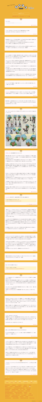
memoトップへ (24, 16)
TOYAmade (7, 385)
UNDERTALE (7, 389)
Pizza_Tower (32, 398)
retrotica (21, 396)
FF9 (24, 389)
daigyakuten (7, 395)
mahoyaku (13, 390)
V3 (20, 389)
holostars (25, 386)
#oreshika (8, 92)
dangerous (7, 396)
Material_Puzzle (15, 389)
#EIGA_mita (8, 153)
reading (28, 389)
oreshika (19, 385)
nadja (30, 393)
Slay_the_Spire (18, 386)
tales (30, 385)
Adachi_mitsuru (21, 390)
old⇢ (9, 377)
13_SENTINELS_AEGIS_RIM (19, 388)
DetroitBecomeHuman (9, 393)
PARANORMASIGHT (9, 392)
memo (11, 386)
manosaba (7, 390)
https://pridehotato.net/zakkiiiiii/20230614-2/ (15, 268)
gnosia (25, 385)
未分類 (35, 381)
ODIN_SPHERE (16, 398)
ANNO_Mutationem (24, 398)
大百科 (10, 289)
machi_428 (30, 395)
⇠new (6, 377)
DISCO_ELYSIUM (14, 396)
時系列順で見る (15, 16)
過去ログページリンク (9, 379)
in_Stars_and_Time (15, 395)
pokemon (14, 385)
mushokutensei (8, 398)
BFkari (6, 386)
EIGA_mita (28, 388)
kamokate (28, 390)
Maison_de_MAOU (18, 392)
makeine (25, 392)
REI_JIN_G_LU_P (19, 393)
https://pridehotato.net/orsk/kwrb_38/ (14, 201)
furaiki (27, 396)
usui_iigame (23, 395)
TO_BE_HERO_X (8, 388)
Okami (25, 393)
